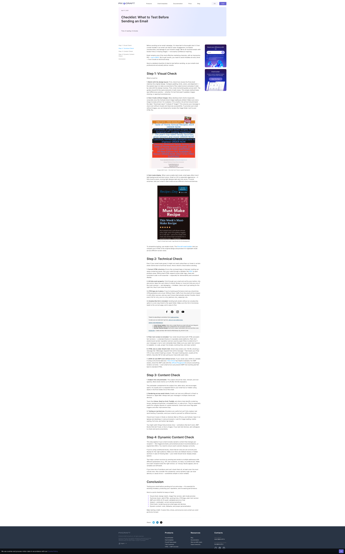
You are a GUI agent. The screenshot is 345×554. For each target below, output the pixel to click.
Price (190, 3)
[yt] (224, 548)
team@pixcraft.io (218, 544)
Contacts (218, 533)
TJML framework (169, 544)
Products (149, 3)
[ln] (219, 548)
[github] (215, 548)
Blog (198, 3)
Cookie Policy (53, 551)
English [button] (123, 543)
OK (341, 551)
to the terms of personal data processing (216, 58)
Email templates (162, 3)
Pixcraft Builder (169, 537)
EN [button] (215, 3)
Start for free (216, 79)
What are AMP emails (196, 542)
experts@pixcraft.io (219, 539)
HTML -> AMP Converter (171, 546)
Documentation (178, 3)
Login (223, 3)
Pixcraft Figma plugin (170, 542)
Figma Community (195, 544)
